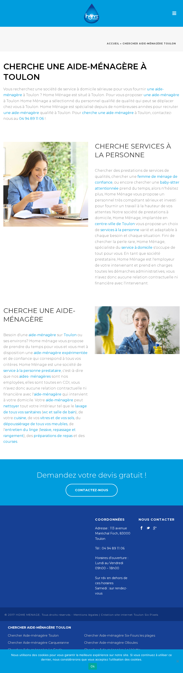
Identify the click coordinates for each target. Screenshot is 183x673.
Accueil (113, 43)
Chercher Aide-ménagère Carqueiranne (38, 643)
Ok (93, 666)
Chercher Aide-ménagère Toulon (33, 636)
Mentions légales (86, 614)
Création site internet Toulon (122, 614)
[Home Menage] (91, 13)
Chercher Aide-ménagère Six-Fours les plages (119, 636)
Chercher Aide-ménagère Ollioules (111, 643)
